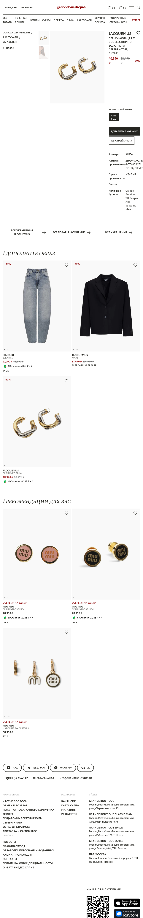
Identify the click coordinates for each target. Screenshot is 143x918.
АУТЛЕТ (136, 20)
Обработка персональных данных (28, 850)
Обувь (70, 20)
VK (88, 767)
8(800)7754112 (16, 778)
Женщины (10, 7)
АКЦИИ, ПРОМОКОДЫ (17, 855)
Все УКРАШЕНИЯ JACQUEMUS (22, 232)
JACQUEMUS (120, 34)
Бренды (34, 20)
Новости (9, 842)
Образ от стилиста (16, 827)
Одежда (59, 20)
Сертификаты (13, 823)
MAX (15, 767)
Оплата (8, 814)
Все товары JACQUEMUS (69, 232)
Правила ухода (14, 846)
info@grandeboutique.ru (75, 778)
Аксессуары (84, 20)
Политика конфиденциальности (28, 863)
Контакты (10, 859)
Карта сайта (70, 806)
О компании (68, 794)
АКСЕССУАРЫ (10, 37)
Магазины (68, 810)
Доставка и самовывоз (20, 831)
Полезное (8, 834)
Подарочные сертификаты (22, 818)
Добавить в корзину (124, 131)
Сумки (46, 20)
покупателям (11, 794)
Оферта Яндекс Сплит (18, 868)
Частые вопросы (15, 801)
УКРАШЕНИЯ (10, 42)
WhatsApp (66, 767)
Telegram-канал (43, 778)
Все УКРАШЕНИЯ (116, 232)
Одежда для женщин (16, 32)
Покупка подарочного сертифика (28, 810)
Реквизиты (69, 814)
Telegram (39, 767)
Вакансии (68, 801)
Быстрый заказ (121, 140)
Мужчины (27, 7)
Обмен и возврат (15, 806)
